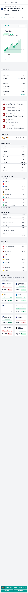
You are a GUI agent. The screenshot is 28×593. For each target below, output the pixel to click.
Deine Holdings (13, 17)
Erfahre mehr (22, 587)
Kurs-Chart (7, 25)
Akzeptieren (20, 590)
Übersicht (3, 17)
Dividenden (23, 17)
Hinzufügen (6, 14)
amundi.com (22, 94)
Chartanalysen (6, 57)
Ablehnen (7, 590)
